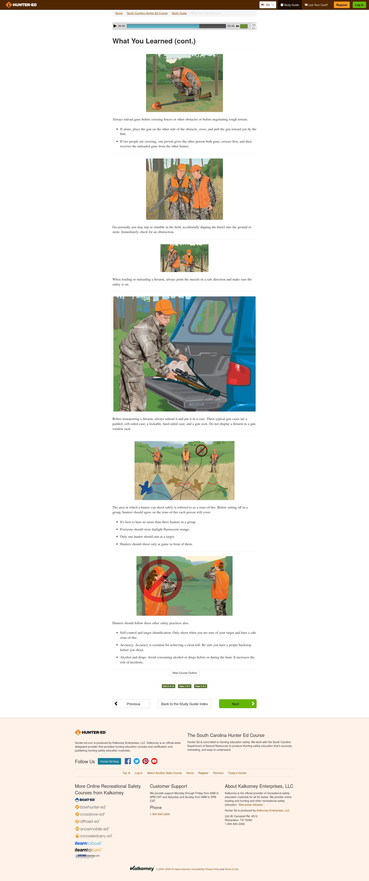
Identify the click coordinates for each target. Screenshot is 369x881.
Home (119, 13)
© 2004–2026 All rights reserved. (173, 869)
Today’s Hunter (237, 773)
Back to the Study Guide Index (184, 703)
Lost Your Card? (318, 5)
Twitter (137, 761)
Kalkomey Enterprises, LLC (273, 810)
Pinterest (145, 761)
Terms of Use (232, 869)
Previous (133, 703)
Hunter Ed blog (109, 761)
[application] (184, 26)
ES (253, 28)
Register (341, 5)
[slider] (245, 26)
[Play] (115, 25)
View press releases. (250, 804)
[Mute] (237, 26)
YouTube (154, 761)
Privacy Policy (212, 869)
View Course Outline (184, 673)
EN (254, 25)
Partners (218, 773)
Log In (359, 5)
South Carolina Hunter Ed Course (147, 13)
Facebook (128, 761)
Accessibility (197, 869)
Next (235, 703)
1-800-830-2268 (160, 814)
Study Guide (291, 5)
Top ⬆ (126, 773)
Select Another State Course (164, 773)
